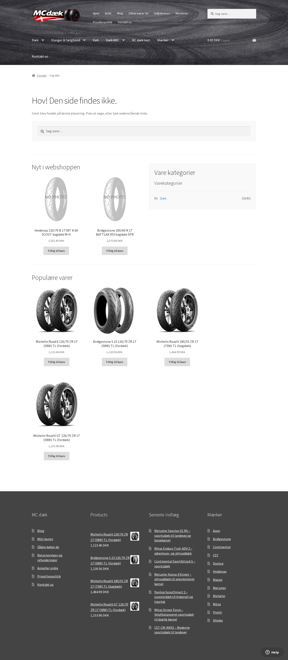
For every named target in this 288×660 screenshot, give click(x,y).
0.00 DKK (218, 40)
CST (216, 555)
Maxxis (217, 580)
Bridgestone (222, 539)
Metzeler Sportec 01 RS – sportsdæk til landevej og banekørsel (172, 535)
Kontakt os (125, 22)
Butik (108, 13)
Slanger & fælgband (65, 40)
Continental (222, 547)
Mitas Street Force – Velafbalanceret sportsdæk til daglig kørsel (174, 614)
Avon (216, 531)
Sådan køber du (138, 13)
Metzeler (219, 588)
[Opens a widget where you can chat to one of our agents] (272, 652)
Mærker (162, 40)
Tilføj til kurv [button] (56, 251)
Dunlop (218, 563)
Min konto (182, 13)
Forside (42, 75)
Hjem (96, 13)
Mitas (217, 604)
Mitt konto (45, 539)
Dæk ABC (112, 40)
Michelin (219, 596)
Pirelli (217, 612)
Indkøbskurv (162, 13)
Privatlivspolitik (102, 22)
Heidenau (219, 571)
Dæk (35, 40)
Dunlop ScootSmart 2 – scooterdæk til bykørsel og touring (173, 597)
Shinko (218, 620)
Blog (120, 13)
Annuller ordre (47, 568)
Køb (96, 40)
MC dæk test (141, 40)
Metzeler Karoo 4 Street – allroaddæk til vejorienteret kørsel (174, 579)
